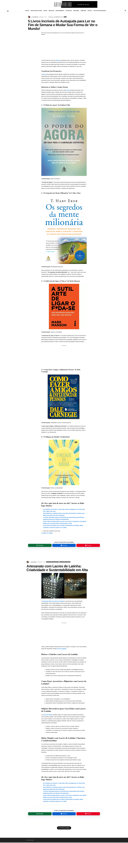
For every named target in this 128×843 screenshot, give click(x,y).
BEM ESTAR (51, 10)
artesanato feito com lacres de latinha (53, 601)
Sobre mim (83, 10)
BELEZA (45, 10)
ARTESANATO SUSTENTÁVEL (65, 561)
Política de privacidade (99, 10)
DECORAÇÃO (69, 10)
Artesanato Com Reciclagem (52, 561)
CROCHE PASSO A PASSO (36, 10)
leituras (58, 60)
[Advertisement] (64, 355)
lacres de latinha (61, 648)
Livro (65, 16)
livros (45, 74)
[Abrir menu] (7, 11)
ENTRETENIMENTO (60, 10)
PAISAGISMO (76, 10)
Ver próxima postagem (64, 827)
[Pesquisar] (125, 10)
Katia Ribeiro (35, 17)
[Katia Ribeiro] (64, 4)
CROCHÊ (27, 10)
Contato (89, 10)
